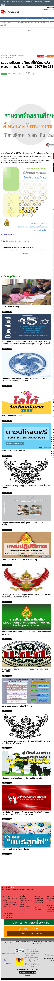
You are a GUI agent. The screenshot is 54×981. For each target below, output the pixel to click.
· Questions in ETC (7, 915)
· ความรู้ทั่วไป (22, 896)
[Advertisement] (26, 264)
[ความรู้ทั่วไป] (4, 24)
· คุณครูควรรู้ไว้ (49, 905)
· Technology (6, 896)
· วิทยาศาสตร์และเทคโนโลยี (25, 900)
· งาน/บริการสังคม (38, 900)
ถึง (39, 250)
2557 (42, 250)
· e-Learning (5, 900)
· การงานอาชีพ (22, 913)
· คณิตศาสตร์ (22, 898)
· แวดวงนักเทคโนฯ (7, 917)
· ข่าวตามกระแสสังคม (39, 898)
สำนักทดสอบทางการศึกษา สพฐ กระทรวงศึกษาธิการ (17, 241)
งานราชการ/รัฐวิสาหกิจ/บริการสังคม (12, 56)
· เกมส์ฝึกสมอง (37, 910)
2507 (36, 250)
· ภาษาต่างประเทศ (23, 903)
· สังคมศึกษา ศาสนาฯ (24, 909)
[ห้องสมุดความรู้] (25, 22)
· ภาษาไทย (21, 905)
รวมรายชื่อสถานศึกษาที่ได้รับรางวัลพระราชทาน (16, 250)
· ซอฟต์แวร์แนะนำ (6, 907)
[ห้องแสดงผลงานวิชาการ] (45, 22)
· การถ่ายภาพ (5, 909)
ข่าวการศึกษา (4, 55)
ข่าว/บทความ (50, 56)
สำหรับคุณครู (40, 56)
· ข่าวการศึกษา (37, 896)
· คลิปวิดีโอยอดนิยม (38, 903)
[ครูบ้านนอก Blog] (17, 22)
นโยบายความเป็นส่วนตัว (6, 2)
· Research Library (7, 913)
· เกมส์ (35, 908)
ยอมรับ (3, 4)
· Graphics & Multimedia (9, 903)
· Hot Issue (5, 911)
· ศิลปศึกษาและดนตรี (24, 911)
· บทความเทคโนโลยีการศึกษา (9, 898)
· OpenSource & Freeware (9, 905)
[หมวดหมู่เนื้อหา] (35, 22)
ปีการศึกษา (30, 250)
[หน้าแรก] (3, 22)
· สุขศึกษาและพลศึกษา (24, 907)
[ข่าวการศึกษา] (10, 22)
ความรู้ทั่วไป (13, 55)
